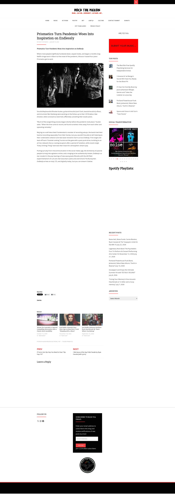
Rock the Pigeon (43, 42)
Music (56, 20)
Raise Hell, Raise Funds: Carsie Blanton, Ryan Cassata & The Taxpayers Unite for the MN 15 (123, 242)
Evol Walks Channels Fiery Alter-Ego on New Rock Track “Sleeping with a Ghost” (69, 329)
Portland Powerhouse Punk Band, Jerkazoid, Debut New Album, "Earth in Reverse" (127, 103)
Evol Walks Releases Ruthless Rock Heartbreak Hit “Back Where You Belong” (91, 329)
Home (47, 20)
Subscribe (80, 445)
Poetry (74, 20)
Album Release (47, 341)
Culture (101, 20)
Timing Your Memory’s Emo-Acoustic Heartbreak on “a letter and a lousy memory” (122, 282)
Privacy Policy (95, 26)
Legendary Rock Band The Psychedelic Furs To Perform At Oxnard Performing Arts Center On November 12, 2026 (123, 251)
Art (83, 20)
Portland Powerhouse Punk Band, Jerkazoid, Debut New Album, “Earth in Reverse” (123, 263)
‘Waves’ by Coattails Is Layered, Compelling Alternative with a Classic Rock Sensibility (47, 329)
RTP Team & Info (80, 26)
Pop (59, 341)
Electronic (54, 341)
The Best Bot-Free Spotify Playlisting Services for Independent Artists (126, 68)
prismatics (70, 341)
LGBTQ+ (91, 20)
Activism (65, 20)
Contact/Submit (114, 20)
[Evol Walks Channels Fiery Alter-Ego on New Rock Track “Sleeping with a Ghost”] (70, 320)
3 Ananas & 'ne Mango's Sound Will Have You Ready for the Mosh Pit (126, 79)
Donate (127, 20)
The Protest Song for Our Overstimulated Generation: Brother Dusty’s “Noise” (123, 153)
